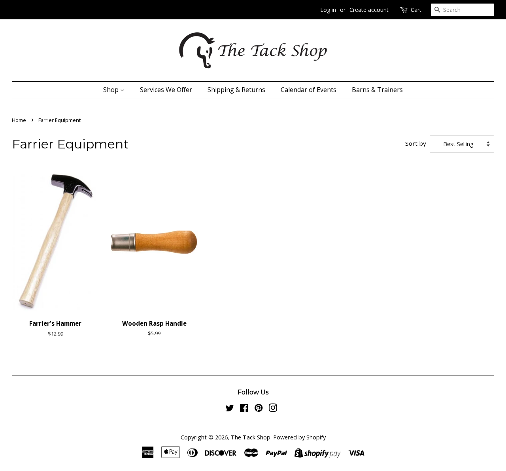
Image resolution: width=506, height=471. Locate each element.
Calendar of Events (308, 89)
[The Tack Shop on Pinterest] (258, 409)
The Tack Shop (250, 437)
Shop (111, 89)
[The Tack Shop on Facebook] (244, 409)
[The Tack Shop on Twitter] (229, 409)
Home (19, 120)
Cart (416, 9)
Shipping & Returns (236, 89)
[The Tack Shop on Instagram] (272, 409)
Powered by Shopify (299, 437)
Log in (328, 9)
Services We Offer (166, 89)
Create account (369, 9)
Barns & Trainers (377, 89)
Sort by (415, 143)
